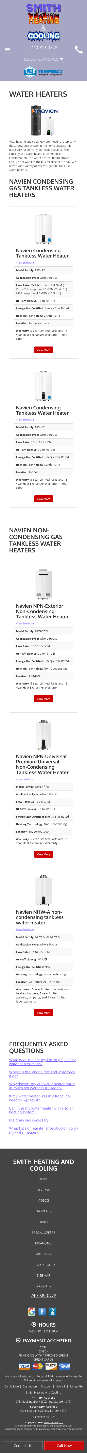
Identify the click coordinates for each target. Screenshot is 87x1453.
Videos (43, 1200)
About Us (43, 1254)
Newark (61, 1386)
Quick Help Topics (41, 59)
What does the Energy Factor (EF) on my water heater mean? (42, 1062)
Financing (43, 1243)
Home (43, 1179)
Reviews (43, 1189)
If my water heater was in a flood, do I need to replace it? (40, 1098)
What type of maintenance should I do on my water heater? (43, 1130)
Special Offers (43, 1232)
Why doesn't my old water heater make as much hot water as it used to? (42, 1086)
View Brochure (25, 262)
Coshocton (30, 1386)
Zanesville (76, 1386)
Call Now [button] (64, 1445)
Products (43, 1211)
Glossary (44, 1286)
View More (43, 350)
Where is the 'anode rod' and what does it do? (42, 1074)
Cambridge (11, 1386)
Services (44, 1222)
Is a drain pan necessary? (29, 1120)
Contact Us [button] (23, 1445)
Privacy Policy (43, 1264)
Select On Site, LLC (53, 1422)
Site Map (43, 1275)
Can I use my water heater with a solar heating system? (41, 1110)
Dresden (46, 1386)
